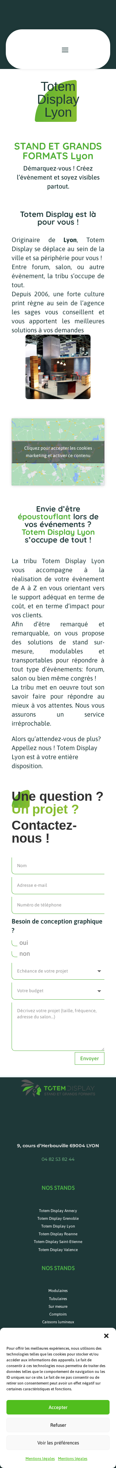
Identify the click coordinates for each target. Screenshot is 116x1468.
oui (23, 942)
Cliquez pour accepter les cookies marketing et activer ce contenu (58, 451)
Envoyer (89, 1058)
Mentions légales (40, 1458)
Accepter (58, 1407)
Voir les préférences (58, 1442)
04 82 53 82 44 (58, 1159)
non (24, 953)
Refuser (58, 1425)
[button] (106, 1336)
